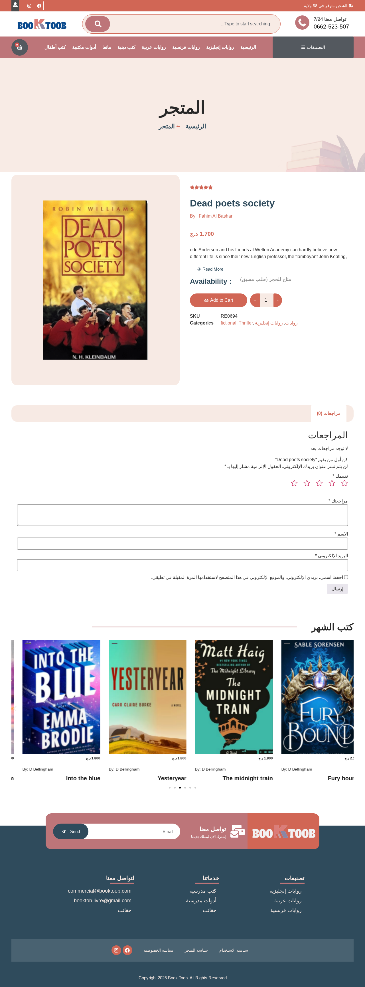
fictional (228, 323)
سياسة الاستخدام (233, 950)
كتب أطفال (55, 47)
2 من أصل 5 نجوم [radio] (329, 485)
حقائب (209, 910)
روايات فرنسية (186, 47)
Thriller (246, 323)
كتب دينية (126, 47)
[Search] (97, 24)
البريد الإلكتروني (331, 556)
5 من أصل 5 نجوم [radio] (292, 485)
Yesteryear (250, 778)
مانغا (106, 47)
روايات (291, 323)
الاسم (341, 534)
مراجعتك (338, 501)
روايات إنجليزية (220, 47)
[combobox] (193, 24)
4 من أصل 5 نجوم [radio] (304, 485)
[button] (210, 269)
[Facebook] (39, 5)
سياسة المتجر (196, 950)
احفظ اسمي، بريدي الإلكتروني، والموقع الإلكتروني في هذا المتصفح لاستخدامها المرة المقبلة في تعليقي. (247, 577)
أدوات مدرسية (201, 900)
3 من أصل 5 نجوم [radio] (317, 485)
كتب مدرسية (202, 891)
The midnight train (326, 778)
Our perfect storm (67, 778)
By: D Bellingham (288, 769)
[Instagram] (29, 5)
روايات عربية (154, 47)
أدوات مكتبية (84, 47)
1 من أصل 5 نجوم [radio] (342, 485)
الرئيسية (248, 47)
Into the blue (161, 778)
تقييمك (340, 476)
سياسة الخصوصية (158, 950)
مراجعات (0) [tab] (328, 413)
